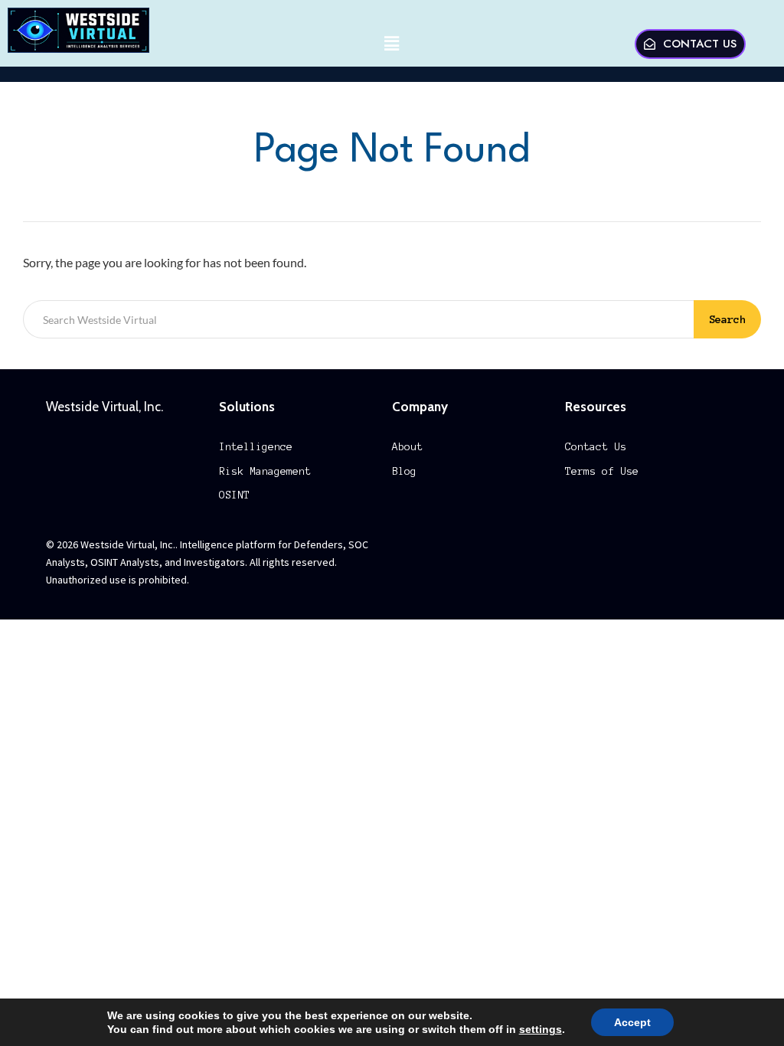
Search (727, 319)
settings (540, 1029)
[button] (392, 43)
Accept (632, 1022)
